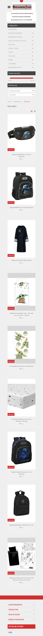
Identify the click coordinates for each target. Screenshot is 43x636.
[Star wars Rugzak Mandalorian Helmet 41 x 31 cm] (21, 503)
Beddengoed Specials (15, 67)
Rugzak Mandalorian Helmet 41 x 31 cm (21, 525)
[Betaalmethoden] (10, 632)
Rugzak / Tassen (13, 48)
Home (9, 102)
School (10, 52)
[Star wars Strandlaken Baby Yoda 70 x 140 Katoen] (21, 345)
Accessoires (12, 63)
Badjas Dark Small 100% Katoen (22, 260)
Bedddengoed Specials (15, 37)
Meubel (10, 60)
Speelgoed (11, 56)
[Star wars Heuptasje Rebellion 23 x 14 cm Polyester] (21, 133)
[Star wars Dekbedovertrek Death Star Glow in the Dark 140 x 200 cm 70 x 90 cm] (21, 556)
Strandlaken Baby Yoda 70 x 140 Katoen (21, 366)
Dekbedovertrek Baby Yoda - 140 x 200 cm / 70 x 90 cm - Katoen (21, 314)
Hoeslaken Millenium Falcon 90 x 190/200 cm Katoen (22, 420)
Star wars (27, 102)
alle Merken (17, 102)
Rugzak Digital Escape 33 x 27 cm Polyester (21, 473)
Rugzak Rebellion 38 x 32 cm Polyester (21, 207)
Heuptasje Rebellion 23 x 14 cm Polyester (21, 155)
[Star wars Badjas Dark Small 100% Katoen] (21, 239)
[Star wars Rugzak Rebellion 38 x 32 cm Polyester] (21, 186)
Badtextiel (11, 44)
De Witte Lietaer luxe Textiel (17, 41)
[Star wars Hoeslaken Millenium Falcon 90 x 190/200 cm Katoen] (21, 398)
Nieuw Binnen (12, 29)
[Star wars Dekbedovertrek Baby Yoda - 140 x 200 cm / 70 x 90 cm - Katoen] (21, 292)
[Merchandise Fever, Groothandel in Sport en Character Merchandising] (23, 7)
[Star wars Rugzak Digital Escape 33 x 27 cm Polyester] (21, 450)
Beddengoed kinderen (15, 33)
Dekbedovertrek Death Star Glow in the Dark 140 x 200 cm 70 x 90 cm (21, 579)
